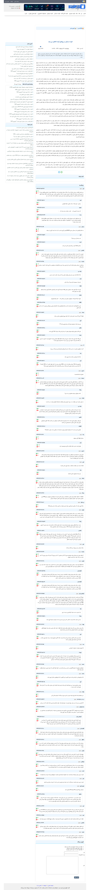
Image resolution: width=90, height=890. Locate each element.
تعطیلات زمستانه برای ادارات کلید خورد (24, 47)
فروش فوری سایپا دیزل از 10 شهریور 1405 (23, 81)
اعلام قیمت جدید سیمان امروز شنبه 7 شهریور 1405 (21, 71)
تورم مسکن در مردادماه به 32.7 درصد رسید (23, 78)
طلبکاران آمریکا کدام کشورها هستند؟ (24, 73)
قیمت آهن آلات (64, 13)
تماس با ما (7, 1)
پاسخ (81, 188)
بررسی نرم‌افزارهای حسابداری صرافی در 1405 (22, 134)
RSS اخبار (80, 28)
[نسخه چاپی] (40, 46)
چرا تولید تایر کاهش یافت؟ (26, 66)
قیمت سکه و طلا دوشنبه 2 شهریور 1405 (23, 89)
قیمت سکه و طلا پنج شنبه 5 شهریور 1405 (23, 111)
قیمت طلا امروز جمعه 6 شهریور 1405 (24, 92)
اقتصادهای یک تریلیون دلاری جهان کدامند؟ (23, 51)
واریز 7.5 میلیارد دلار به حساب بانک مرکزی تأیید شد (21, 116)
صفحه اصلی (16, 1)
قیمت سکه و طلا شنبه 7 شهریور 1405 (24, 119)
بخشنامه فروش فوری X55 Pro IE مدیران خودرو (22, 107)
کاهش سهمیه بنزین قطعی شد (25, 94)
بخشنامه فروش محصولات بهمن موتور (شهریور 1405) (21, 87)
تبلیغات (11, 1)
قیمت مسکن (57, 13)
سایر (25, 13)
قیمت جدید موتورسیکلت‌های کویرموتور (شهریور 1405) (20, 114)
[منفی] (36, 193)
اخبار (84, 13)
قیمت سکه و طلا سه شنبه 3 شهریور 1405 (23, 104)
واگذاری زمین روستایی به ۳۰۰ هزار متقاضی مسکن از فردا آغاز (19, 64)
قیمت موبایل (50, 13)
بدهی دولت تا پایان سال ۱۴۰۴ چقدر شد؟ (23, 61)
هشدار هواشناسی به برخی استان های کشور (23, 54)
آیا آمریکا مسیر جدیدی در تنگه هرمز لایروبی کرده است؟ (20, 76)
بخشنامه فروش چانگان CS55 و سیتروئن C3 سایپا (21, 99)
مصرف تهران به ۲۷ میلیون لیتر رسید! (24, 49)
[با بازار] (44, 7)
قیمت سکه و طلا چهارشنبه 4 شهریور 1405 (23, 109)
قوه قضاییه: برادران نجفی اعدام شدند (24, 127)
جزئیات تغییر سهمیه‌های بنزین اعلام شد (23, 97)
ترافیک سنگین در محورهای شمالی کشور (23, 59)
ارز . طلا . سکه (79, 13)
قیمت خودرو (72, 13)
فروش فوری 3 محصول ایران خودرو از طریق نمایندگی (21, 102)
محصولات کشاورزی (41, 13)
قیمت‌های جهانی (32, 13)
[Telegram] (59, 173)
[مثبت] (36, 191)
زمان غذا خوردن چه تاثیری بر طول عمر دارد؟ (22, 136)
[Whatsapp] (61, 173)
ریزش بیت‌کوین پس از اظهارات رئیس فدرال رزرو (22, 69)
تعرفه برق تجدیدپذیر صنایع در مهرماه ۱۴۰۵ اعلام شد (21, 56)
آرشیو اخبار (72, 28)
